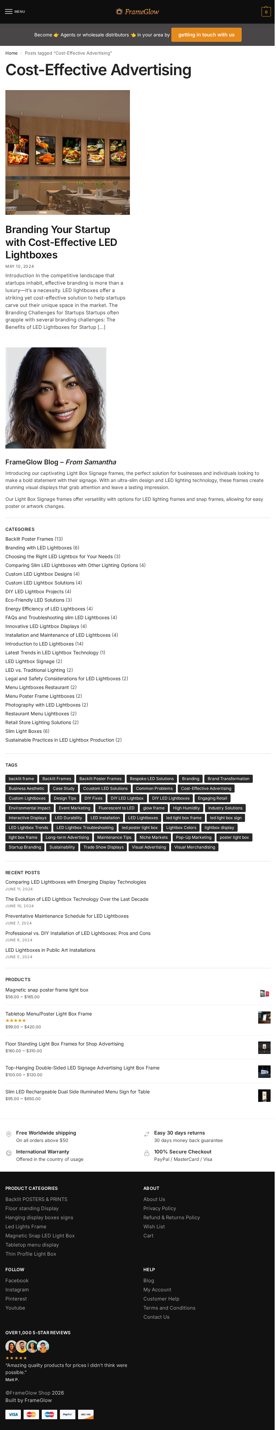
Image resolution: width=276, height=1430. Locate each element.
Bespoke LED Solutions (152, 778)
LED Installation (105, 817)
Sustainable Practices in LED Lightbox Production (59, 740)
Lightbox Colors (181, 827)
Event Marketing (74, 807)
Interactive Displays (27, 817)
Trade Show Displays (103, 847)
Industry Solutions (225, 807)
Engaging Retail (212, 798)
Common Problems (154, 788)
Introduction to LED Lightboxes (39, 644)
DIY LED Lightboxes (170, 798)
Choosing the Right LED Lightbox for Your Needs (59, 556)
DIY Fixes (93, 798)
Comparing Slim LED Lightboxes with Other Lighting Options (71, 565)
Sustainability (62, 847)
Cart (148, 1236)
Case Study (64, 788)
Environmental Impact (29, 807)
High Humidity (186, 807)
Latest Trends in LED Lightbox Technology (52, 652)
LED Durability (68, 817)
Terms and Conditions (169, 1308)
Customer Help (161, 1299)
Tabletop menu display (32, 1245)
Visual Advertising (149, 847)
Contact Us (156, 1317)
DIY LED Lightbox (127, 798)
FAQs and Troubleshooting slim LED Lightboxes (57, 617)
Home (11, 53)
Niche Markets (154, 837)
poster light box (234, 837)
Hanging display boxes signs (39, 1217)
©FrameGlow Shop (27, 1393)
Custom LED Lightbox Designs (38, 574)
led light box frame (184, 817)
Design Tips (65, 798)
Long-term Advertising (67, 837)
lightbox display (219, 827)
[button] (265, 12)
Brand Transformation (228, 778)
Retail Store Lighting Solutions (38, 722)
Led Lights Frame (25, 1227)
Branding (190, 778)
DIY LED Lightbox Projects (34, 591)
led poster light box (140, 827)
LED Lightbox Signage (30, 661)
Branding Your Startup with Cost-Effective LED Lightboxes (61, 242)
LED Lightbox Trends (28, 827)
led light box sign (226, 817)
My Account (157, 1290)
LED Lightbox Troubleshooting (85, 827)
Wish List (154, 1227)
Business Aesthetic (26, 788)
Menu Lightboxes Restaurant (37, 687)
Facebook (17, 1281)
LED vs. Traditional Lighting (35, 670)
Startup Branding (25, 847)
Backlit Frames (56, 778)
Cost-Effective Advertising (206, 788)
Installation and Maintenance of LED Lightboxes (57, 635)
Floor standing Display (32, 1208)
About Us (154, 1199)
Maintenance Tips (114, 837)
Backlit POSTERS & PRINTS (36, 1199)
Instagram (17, 1290)
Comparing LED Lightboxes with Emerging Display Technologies (75, 882)
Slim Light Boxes (23, 731)
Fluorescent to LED (117, 807)
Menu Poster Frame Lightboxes (39, 696)
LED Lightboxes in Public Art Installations (50, 950)
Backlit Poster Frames (29, 539)
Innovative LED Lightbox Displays (42, 626)
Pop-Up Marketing (193, 837)
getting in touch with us (206, 35)
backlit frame (21, 778)
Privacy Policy (159, 1208)
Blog (148, 1281)
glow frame (154, 807)
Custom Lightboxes (27, 798)
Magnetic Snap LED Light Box (40, 1236)
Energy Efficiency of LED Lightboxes (45, 608)
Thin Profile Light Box (30, 1254)
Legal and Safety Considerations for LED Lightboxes (62, 678)
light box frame (23, 837)
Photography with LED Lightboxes (42, 705)
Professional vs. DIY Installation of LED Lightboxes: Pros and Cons (77, 933)
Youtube (15, 1308)
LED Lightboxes (143, 817)
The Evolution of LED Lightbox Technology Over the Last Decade (76, 899)
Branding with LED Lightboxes (38, 547)
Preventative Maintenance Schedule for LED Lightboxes (67, 916)
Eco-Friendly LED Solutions (34, 600)
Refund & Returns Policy (171, 1217)
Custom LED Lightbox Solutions (39, 582)
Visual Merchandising (194, 847)
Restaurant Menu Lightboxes (37, 713)
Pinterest (16, 1299)
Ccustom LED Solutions (105, 788)
